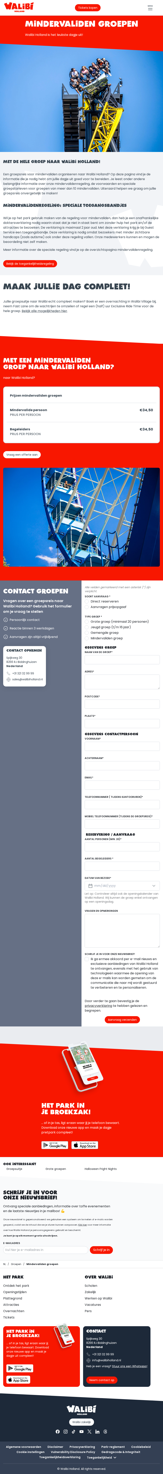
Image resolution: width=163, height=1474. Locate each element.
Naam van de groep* (99, 652)
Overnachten (13, 1311)
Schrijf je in (101, 1250)
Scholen (91, 1285)
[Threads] (105, 1432)
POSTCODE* (92, 696)
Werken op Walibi (98, 1298)
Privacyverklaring (82, 1447)
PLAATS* (90, 716)
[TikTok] (74, 1432)
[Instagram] (66, 1432)
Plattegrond (12, 1298)
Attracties (11, 1304)
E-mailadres (11, 1243)
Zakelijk (90, 1292)
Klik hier (82, 1224)
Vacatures (93, 1304)
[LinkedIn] (97, 1432)
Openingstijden (15, 1292)
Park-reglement (113, 1447)
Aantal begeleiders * (99, 858)
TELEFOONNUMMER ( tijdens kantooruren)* (114, 797)
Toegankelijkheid (99, 1458)
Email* (89, 777)
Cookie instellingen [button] (30, 1452)
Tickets (9, 1317)
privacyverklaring (98, 1005)
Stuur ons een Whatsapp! (129, 1366)
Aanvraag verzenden (122, 1020)
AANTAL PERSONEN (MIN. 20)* (103, 839)
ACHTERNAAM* (94, 758)
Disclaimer (55, 1447)
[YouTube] (81, 1432)
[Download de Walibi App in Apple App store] (84, 1145)
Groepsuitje (14, 1169)
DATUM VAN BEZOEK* (98, 878)
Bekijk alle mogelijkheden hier (44, 311)
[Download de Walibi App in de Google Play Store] (54, 1145)
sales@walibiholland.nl (27, 679)
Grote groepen (56, 1169)
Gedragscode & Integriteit (120, 1452)
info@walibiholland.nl (106, 1360)
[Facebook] (58, 1432)
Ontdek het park (16, 1285)
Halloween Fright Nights (101, 1169)
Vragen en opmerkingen (101, 911)
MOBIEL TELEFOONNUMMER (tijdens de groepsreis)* (119, 816)
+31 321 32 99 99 (23, 673)
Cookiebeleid (141, 1447)
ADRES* (89, 671)
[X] (89, 1432)
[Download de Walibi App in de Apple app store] (18, 1380)
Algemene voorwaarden (23, 1447)
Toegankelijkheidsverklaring (60, 1457)
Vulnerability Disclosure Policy (73, 1452)
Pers (88, 1311)
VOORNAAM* (93, 738)
